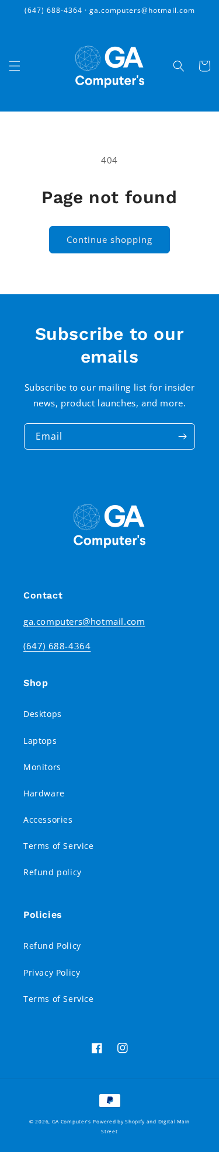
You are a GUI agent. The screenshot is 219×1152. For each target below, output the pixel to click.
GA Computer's (71, 1121)
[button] (14, 66)
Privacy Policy (51, 972)
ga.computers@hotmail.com (84, 621)
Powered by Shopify (119, 1121)
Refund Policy (52, 945)
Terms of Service (58, 845)
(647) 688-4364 (57, 646)
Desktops (42, 713)
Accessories (48, 819)
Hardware (44, 793)
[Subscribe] (182, 436)
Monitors (42, 766)
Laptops (40, 740)
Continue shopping (109, 239)
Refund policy (52, 872)
